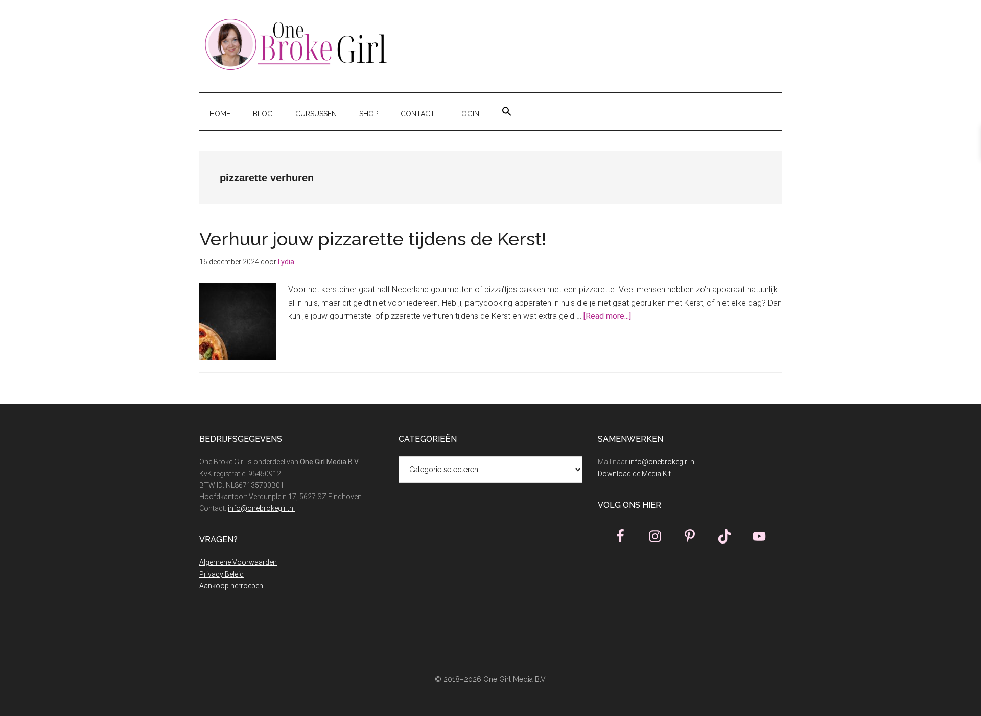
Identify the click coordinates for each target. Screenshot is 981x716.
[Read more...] (607, 316)
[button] (507, 111)
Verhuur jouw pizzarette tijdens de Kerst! (375, 239)
